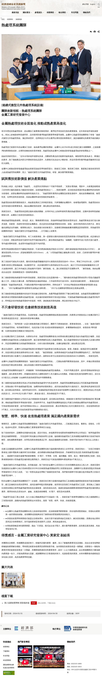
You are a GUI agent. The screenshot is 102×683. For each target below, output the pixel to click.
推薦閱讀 (19, 19)
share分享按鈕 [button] (98, 31)
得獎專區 (50, 12)
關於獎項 (26, 12)
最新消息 (15, 12)
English (92, 4)
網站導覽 (85, 4)
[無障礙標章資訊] (9, 674)
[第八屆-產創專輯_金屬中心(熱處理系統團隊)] (13, 580)
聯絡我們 (86, 12)
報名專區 (62, 12)
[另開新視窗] (24, 629)
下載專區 (6, 651)
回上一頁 (90, 31)
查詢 (99, 3)
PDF (33, 603)
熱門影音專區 (24, 642)
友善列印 (94, 31)
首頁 (2, 19)
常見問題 (74, 12)
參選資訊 (38, 12)
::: (1, 2)
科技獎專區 (7, 660)
